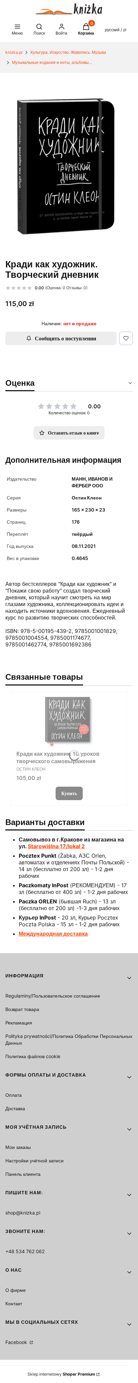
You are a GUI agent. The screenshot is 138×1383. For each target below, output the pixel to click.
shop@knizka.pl (22, 1213)
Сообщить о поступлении (65, 338)
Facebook (16, 1342)
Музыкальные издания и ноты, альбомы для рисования (52, 62)
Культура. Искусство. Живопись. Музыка (68, 52)
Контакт (13, 1303)
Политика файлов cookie (32, 1056)
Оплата (13, 1095)
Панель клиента (23, 1174)
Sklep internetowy (61, 1374)
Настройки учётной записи (34, 1160)
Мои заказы (18, 1147)
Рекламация (18, 1022)
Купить (69, 793)
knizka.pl (13, 52)
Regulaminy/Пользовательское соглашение (52, 996)
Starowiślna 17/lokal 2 (56, 846)
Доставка (15, 1108)
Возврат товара (22, 1009)
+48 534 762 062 (25, 1251)
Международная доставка (53, 933)
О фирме (15, 1290)
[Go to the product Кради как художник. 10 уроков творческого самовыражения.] (69, 722)
